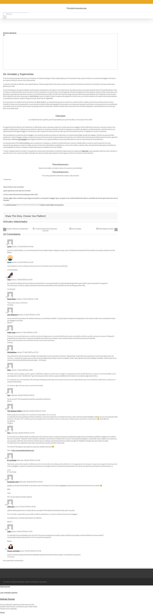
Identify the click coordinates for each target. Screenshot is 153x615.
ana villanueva (12, 315)
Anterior (6, 33)
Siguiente (13, 33)
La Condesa (22, 139)
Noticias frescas (7, 599)
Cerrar (2, 612)
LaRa (9, 531)
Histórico (43, 205)
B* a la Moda (11, 460)
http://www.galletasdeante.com (23, 450)
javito (9, 246)
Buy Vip (85, 151)
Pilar (9, 370)
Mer (9, 433)
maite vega (11, 332)
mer (8, 395)
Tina (9, 279)
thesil (9, 262)
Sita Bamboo (11, 352)
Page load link (5, 586)
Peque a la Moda (13, 551)
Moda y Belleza (50, 205)
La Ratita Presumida (10, 205)
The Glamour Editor (14, 411)
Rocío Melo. (11, 299)
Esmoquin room (13, 482)
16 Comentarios (59, 205)
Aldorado (10, 507)
